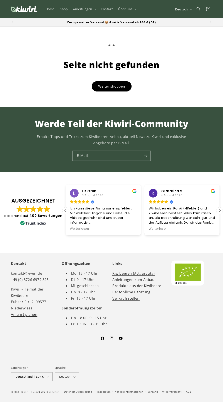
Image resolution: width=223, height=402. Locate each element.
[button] (84, 9)
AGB (188, 391)
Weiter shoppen (111, 86)
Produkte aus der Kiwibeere (136, 285)
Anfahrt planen (24, 314)
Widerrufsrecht (172, 391)
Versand (153, 391)
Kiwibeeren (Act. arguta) (133, 273)
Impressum (103, 391)
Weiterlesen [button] (79, 229)
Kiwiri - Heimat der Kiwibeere (40, 392)
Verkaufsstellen (126, 298)
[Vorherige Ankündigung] (12, 22)
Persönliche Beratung (131, 292)
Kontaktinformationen (129, 391)
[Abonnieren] (145, 156)
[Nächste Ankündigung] (210, 22)
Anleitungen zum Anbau (133, 279)
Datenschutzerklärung (78, 391)
